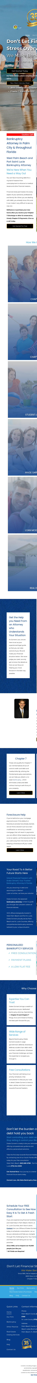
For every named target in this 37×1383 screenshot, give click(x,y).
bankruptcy (17, 780)
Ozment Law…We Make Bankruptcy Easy (22, 1180)
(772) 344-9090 (16, 1166)
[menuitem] (27, 35)
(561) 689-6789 (25, 1163)
